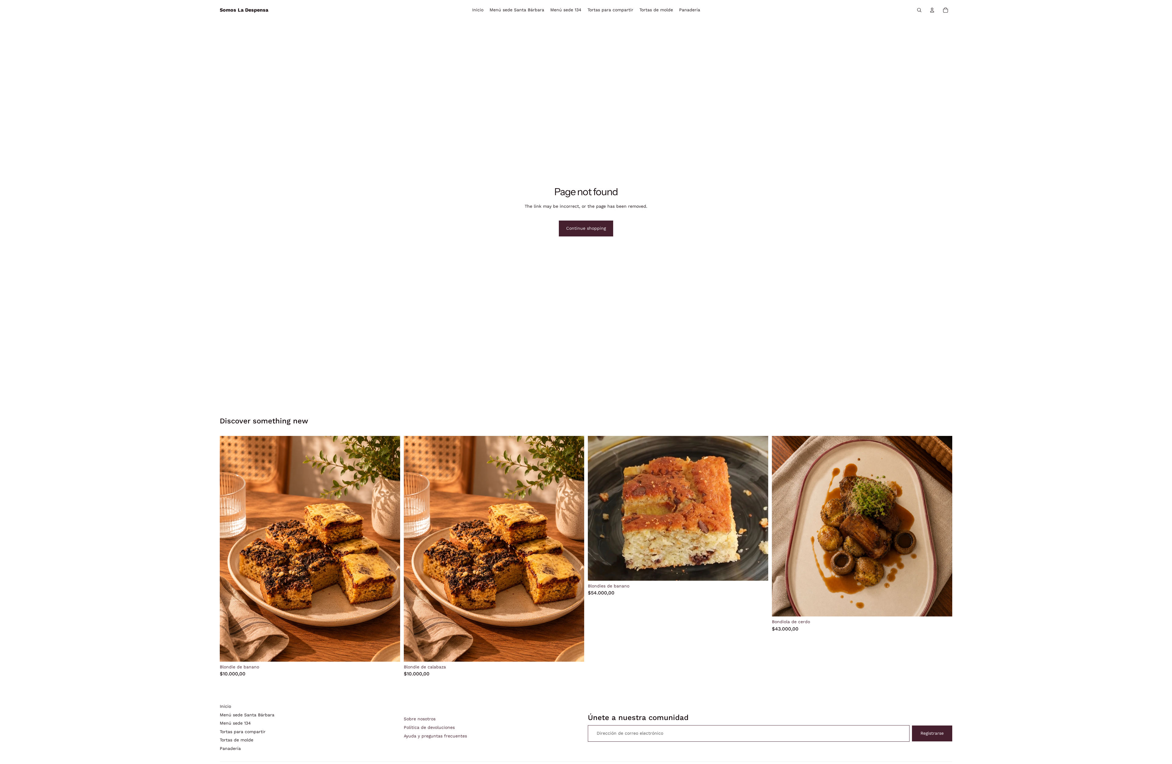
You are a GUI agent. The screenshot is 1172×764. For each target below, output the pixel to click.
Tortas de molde (236, 739)
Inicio (225, 706)
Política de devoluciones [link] (429, 727)
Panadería (230, 748)
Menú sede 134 (235, 723)
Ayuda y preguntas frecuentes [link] (435, 735)
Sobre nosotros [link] (420, 718)
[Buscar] (919, 10)
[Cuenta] (932, 10)
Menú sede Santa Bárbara (247, 714)
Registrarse (932, 733)
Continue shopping (586, 228)
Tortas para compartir (243, 731)
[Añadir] (390, 652)
